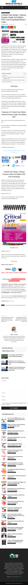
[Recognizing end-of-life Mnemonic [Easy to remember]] (4, 490)
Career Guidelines (11, 421)
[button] (26, 7)
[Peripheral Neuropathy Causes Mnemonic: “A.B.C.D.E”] (4, 452)
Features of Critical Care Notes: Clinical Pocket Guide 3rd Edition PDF (14, 78)
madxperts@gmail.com (16, 576)
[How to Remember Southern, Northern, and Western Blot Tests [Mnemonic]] (4, 516)
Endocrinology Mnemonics (12, 524)
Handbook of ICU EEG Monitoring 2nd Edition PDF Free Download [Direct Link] (16, 369)
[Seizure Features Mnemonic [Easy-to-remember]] (4, 477)
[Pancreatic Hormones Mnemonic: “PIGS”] (4, 523)
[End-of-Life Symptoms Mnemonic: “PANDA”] (4, 496)
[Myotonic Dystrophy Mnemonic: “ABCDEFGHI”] (4, 458)
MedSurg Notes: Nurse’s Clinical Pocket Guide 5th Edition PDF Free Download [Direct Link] (21, 319)
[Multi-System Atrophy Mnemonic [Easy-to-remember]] (4, 503)
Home (2, 10)
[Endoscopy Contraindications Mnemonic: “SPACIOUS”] (4, 509)
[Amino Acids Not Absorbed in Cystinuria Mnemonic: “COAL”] (4, 445)
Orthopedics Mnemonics (12, 440)
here (21, 574)
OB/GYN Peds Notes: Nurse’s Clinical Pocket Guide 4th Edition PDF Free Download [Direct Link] (7, 319)
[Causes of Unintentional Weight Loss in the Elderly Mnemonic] (4, 484)
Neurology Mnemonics (11, 453)
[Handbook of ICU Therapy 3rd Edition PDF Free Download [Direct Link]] (4, 362)
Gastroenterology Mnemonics (13, 433)
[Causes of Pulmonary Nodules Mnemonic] (4, 535)
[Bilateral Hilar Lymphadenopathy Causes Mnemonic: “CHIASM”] (4, 529)
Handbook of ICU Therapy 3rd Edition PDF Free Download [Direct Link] (17, 362)
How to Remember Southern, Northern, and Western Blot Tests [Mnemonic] (15, 516)
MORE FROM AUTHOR (8, 351)
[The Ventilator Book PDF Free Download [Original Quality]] (4, 356)
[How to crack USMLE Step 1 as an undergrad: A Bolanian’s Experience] (4, 420)
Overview (5, 75)
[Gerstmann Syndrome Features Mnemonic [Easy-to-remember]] (4, 464)
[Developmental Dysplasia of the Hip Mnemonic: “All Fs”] (4, 439)
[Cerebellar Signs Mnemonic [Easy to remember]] (4, 471)
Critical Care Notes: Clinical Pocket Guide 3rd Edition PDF (15, 305)
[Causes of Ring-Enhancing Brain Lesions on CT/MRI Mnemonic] (4, 542)
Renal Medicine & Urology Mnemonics (14, 446)
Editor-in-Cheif (5, 24)
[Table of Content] (24, 74)
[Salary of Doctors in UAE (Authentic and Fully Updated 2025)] (4, 426)
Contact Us (20, 297)
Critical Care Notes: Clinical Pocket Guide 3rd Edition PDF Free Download (14, 81)
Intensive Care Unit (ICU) (9, 10)
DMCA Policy (11, 301)
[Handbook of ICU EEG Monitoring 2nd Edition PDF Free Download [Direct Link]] (4, 369)
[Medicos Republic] (14, 3)
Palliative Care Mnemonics (12, 485)
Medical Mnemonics (11, 518)
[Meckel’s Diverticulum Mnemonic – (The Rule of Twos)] (4, 432)
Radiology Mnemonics (11, 530)
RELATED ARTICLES (7, 348)
